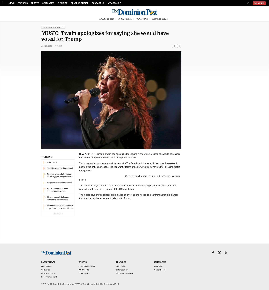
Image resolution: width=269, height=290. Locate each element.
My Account (114, 3)
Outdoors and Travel (53, 27)
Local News (46, 266)
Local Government (49, 277)
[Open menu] (4, 3)
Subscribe (259, 3)
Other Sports (84, 273)
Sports (35, 3)
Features (23, 3)
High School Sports (87, 266)
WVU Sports (84, 270)
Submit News (142, 19)
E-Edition (63, 3)
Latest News (48, 262)
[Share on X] (179, 46)
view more (57, 214)
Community (121, 266)
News (11, 3)
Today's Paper (125, 19)
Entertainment (122, 270)
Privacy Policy (159, 270)
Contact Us (98, 3)
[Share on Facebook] (174, 46)
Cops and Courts (48, 273)
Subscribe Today (160, 19)
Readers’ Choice (79, 3)
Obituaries (48, 3)
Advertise (158, 266)
